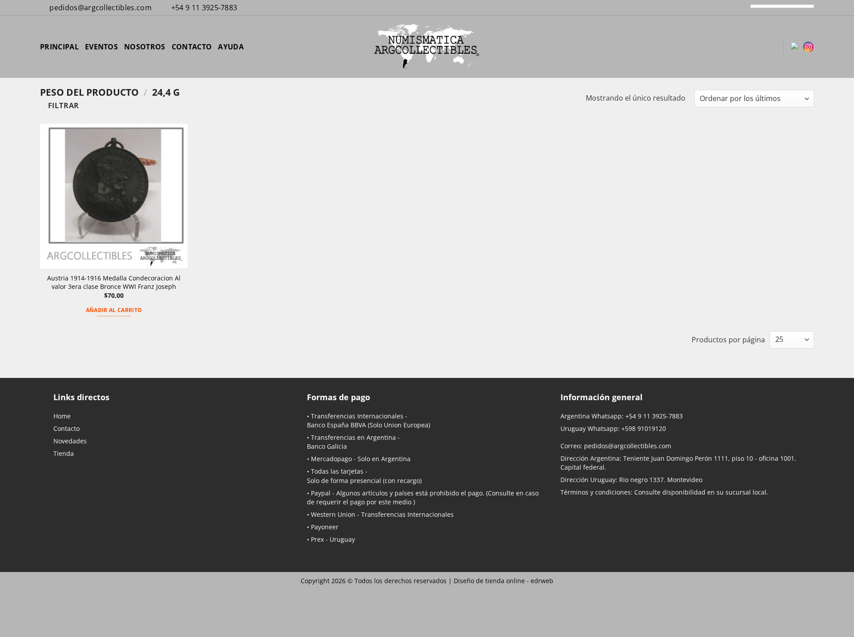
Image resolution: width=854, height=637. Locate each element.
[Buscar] (728, 46)
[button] (758, 47)
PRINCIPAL (59, 47)
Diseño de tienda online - (503, 580)
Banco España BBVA (336, 425)
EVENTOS (101, 47)
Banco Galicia (327, 446)
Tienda (63, 453)
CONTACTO (192, 47)
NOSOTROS (144, 47)
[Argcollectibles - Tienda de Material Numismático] (427, 46)
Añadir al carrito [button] (114, 310)
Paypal (320, 493)
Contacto (66, 428)
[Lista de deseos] (773, 47)
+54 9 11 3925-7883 (654, 416)
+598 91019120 (643, 428)
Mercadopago (331, 458)
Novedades (70, 441)
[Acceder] (743, 47)
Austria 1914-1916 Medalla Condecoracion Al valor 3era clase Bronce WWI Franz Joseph (114, 282)
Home (62, 416)
